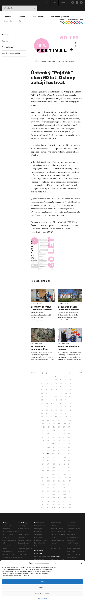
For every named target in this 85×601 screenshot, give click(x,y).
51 (42, 397)
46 (51, 393)
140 (64, 440)
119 (48, 430)
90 (61, 413)
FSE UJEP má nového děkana (69, 347)
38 (46, 390)
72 (42, 407)
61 (56, 400)
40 (56, 390)
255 (70, 505)
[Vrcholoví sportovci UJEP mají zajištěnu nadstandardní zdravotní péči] (43, 295)
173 (48, 461)
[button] (82, 563)
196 (43, 474)
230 (64, 491)
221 (48, 488)
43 (70, 390)
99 (70, 417)
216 (54, 484)
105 (69, 420)
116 (64, 427)
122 (64, 430)
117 (69, 427)
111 (69, 424)
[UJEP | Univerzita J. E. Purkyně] (71, 23)
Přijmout (43, 581)
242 (64, 498)
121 (59, 430)
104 (64, 420)
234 (53, 494)
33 (56, 386)
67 (51, 403)
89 (56, 413)
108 (54, 424)
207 (70, 478)
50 (70, 393)
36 (70, 386)
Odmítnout (42, 587)
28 (65, 383)
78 (70, 407)
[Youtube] (81, 2)
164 (64, 454)
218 (64, 484)
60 (51, 400)
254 (64, 505)
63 (65, 400)
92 (70, 413)
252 (53, 505)
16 (42, 380)
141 (70, 440)
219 (69, 484)
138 (54, 440)
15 (69, 376)
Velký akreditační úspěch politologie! (68, 308)
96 (56, 417)
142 (43, 444)
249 (70, 501)
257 (48, 508)
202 (42, 478)
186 (54, 467)
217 (59, 484)
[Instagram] (77, 2)
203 (48, 478)
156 (54, 451)
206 (64, 478)
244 (42, 501)
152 (64, 447)
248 (64, 501)
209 (48, 481)
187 (59, 467)
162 (53, 454)
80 (47, 410)
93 (42, 417)
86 (42, 413)
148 (43, 447)
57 (70, 397)
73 (47, 407)
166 (43, 457)
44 (42, 393)
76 (61, 407)
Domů (35, 61)
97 (61, 417)
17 (47, 380)
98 (66, 417)
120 (53, 430)
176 (64, 461)
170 (64, 457)
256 (42, 508)
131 (48, 437)
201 (70, 474)
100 (43, 420)
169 (59, 457)
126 (54, 434)
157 (59, 451)
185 (48, 467)
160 (43, 454)
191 (48, 471)
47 (56, 393)
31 (47, 386)
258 (53, 508)
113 (49, 427)
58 (42, 400)
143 (48, 444)
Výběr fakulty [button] (8, 8)
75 (56, 407)
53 (51, 397)
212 (64, 481)
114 (54, 427)
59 (46, 400)
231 (70, 491)
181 (59, 464)
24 (47, 383)
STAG (63, 2)
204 (53, 478)
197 (48, 474)
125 (48, 434)
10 (47, 376)
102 (53, 420)
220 (43, 488)
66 (47, 403)
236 (64, 494)
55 (61, 397)
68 (56, 403)
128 (64, 434)
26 (56, 383)
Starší (80, 373)
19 (56, 380)
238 (42, 498)
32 (51, 386)
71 (70, 403)
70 (66, 403)
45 (46, 393)
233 (48, 494)
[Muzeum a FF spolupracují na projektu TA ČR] (43, 335)
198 (53, 474)
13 (60, 376)
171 (70, 457)
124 (43, 434)
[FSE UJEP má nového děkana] (70, 335)
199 (59, 474)
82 (56, 410)
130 (43, 437)
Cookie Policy (42, 598)
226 (43, 491)
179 (48, 464)
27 (61, 383)
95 (51, 417)
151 (59, 447)
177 (69, 461)
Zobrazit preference (42, 593)
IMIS (54, 2)
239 (48, 498)
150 (54, 447)
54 (56, 397)
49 (66, 393)
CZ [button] (38, 2)
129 (69, 434)
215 (48, 484)
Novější (33, 373)
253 (59, 505)
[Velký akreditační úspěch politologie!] (70, 295)
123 (69, 430)
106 (43, 424)
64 (70, 400)
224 (64, 488)
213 (70, 481)
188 (64, 467)
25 (51, 383)
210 (54, 481)
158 (64, 451)
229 (59, 491)
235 (59, 494)
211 (59, 481)
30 (42, 386)
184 (43, 467)
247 (59, 501)
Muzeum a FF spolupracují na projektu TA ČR (39, 349)
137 (48, 440)
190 (43, 471)
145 (59, 444)
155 (48, 451)
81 (51, 410)
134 (64, 437)
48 (61, 393)
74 (51, 407)
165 (69, 454)
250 (43, 505)
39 (51, 390)
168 (54, 457)
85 (70, 410)
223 (59, 488)
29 (70, 383)
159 (69, 451)
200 (64, 474)
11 (51, 376)
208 (43, 481)
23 (42, 383)
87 (47, 413)
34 (61, 386)
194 (64, 471)
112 (44, 427)
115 (59, 427)
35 (65, 386)
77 (65, 407)
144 (53, 444)
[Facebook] (72, 2)
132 (53, 437)
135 (69, 437)
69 (61, 403)
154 (43, 451)
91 (65, 413)
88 (51, 413)
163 (59, 454)
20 (61, 380)
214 (43, 484)
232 (42, 494)
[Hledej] (20, 21)
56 (65, 397)
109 (59, 424)
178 (43, 464)
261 (70, 508)
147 (70, 444)
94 (46, 417)
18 (51, 380)
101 (48, 420)
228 (53, 491)
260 (64, 508)
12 (56, 376)
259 (59, 508)
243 (70, 498)
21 (65, 380)
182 (64, 464)
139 (59, 440)
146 (64, 444)
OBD (46, 2)
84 (65, 410)
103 (59, 420)
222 (53, 488)
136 (43, 440)
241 (59, 498)
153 (69, 447)
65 (42, 403)
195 (69, 471)
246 (53, 501)
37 (42, 390)
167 (48, 457)
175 (59, 461)
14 (65, 376)
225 (70, 488)
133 (59, 437)
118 (43, 430)
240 (53, 498)
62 (61, 400)
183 (69, 464)
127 (59, 434)
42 (65, 390)
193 (59, 471)
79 (42, 410)
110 (65, 424)
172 (43, 461)
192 (53, 471)
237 (70, 494)
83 (61, 410)
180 (54, 464)
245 (48, 501)
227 (48, 491)
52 (46, 397)
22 (70, 380)
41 (61, 390)
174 (53, 461)
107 (49, 424)
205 (59, 478)
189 (69, 467)
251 (48, 505)
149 (48, 447)
